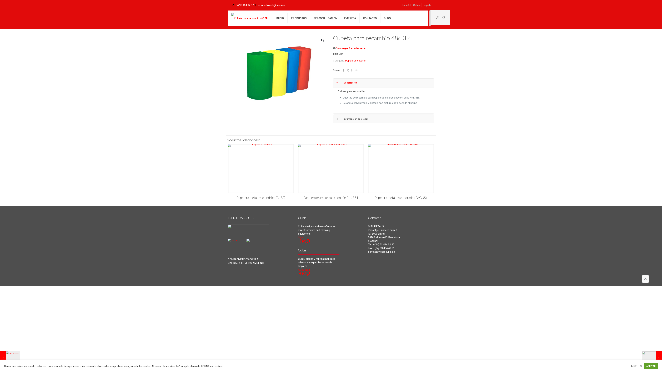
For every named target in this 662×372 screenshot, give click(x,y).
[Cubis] (249, 18)
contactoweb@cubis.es (271, 5)
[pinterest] (308, 241)
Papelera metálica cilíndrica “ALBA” (261, 198)
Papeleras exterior (355, 60)
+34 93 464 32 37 (244, 5)
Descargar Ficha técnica (350, 48)
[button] (322, 40)
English (427, 5)
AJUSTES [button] (636, 366)
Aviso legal (304, 269)
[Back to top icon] (645, 279)
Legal (301, 237)
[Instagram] (304, 241)
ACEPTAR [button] (651, 366)
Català (416, 5)
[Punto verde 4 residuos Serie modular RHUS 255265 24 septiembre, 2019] (10, 358)
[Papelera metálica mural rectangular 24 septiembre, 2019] (652, 358)
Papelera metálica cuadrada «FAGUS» (401, 198)
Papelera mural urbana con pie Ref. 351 (330, 198)
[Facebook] (300, 241)
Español (406, 5)
